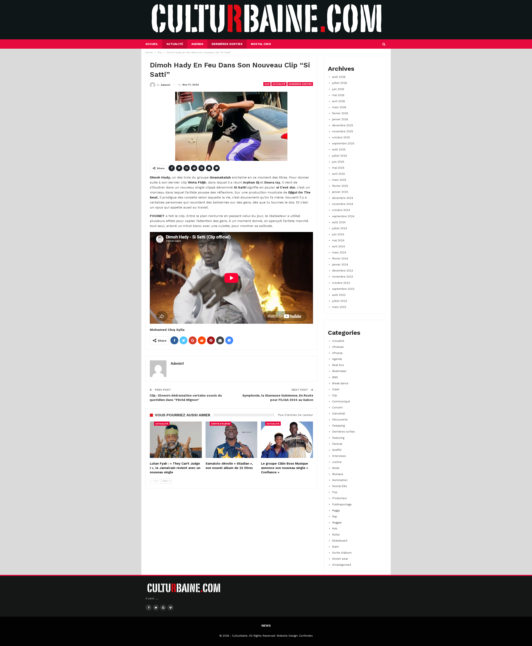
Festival (337, 443)
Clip (267, 84)
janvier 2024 (340, 264)
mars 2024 (339, 252)
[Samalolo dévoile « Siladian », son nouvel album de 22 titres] (231, 440)
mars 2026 (339, 107)
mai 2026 (338, 95)
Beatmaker (339, 371)
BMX (335, 377)
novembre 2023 (342, 276)
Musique (337, 474)
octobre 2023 (341, 282)
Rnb (334, 528)
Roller (336, 534)
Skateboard (339, 540)
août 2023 (339, 294)
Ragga (336, 510)
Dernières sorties (227, 44)
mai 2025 (338, 167)
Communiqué (341, 401)
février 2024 (340, 258)
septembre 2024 (343, 216)
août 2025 (339, 149)
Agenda (197, 44)
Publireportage (342, 504)
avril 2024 (338, 246)
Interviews (339, 456)
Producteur (339, 498)
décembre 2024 (342, 198)
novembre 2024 (342, 204)
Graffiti (336, 449)
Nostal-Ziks (261, 44)
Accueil (151, 44)
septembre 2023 (343, 288)
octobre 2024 (341, 210)
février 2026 (340, 113)
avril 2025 (338, 173)
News (266, 625)
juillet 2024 (339, 228)
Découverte (340, 419)
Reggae (337, 522)
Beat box (338, 365)
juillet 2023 (339, 301)
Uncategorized (341, 564)
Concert (337, 407)
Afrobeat (338, 346)
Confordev (306, 635)
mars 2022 (339, 307)
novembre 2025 (342, 131)
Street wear (340, 558)
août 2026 (339, 76)
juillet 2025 (339, 155)
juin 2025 (338, 161)
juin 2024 (338, 234)
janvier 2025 (340, 191)
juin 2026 (338, 89)
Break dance (340, 383)
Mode (335, 468)
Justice (337, 462)
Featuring (338, 437)
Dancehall (338, 413)
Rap (334, 516)
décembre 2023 (342, 270)
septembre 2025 (343, 143)
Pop (334, 492)
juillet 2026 (339, 82)
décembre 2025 (342, 125)
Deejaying (338, 425)
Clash (335, 389)
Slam (335, 546)
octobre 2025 (341, 137)
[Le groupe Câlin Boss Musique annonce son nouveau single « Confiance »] (287, 440)
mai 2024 (338, 240)
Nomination (339, 480)
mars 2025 (339, 179)
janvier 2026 (340, 119)
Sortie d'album (220, 424)
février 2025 (340, 185)
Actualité (174, 44)
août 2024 (339, 222)
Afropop (337, 353)
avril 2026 (338, 101)
